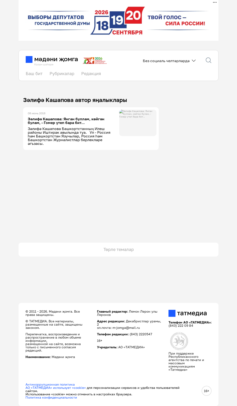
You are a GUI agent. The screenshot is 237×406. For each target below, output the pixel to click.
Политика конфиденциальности (51, 397)
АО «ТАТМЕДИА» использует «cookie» (55, 388)
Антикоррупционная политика (50, 384)
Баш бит (34, 73)
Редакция (91, 73)
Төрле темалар (118, 249)
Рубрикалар (62, 73)
